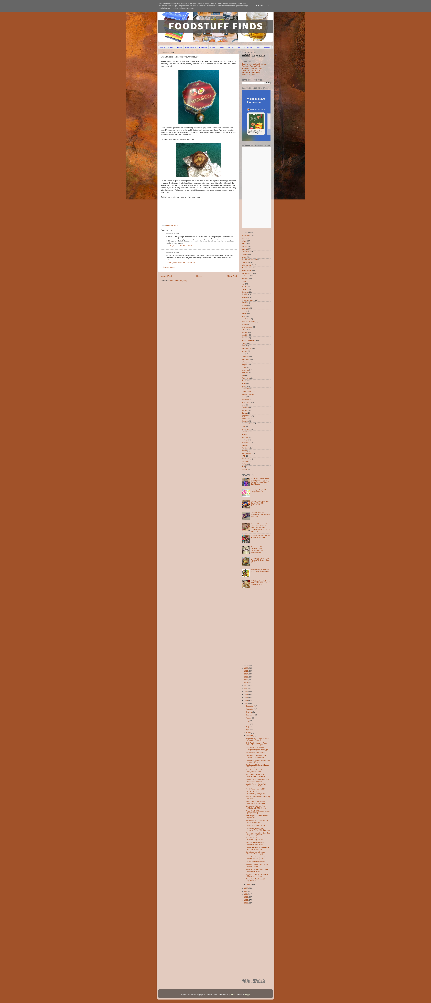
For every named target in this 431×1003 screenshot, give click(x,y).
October (249, 712)
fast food (245, 410)
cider (243, 346)
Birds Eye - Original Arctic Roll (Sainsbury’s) (260, 491)
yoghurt (244, 332)
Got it (270, 6)
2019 (246, 689)
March (248, 733)
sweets (244, 249)
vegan (244, 287)
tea (243, 284)
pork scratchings (248, 394)
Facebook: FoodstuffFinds (251, 66)
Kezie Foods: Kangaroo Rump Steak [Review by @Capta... (256, 744)
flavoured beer (247, 268)
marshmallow (246, 453)
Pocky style (246, 378)
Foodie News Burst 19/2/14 (255, 789)
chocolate (169, 226)
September (250, 715)
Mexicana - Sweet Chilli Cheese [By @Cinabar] (257, 865)
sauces (244, 305)
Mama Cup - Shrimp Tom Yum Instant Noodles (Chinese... (256, 858)
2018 (246, 692)
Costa (244, 367)
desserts (245, 292)
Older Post (232, 276)
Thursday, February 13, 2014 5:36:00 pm (180, 246)
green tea (245, 370)
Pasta (244, 397)
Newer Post (166, 276)
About (170, 47)
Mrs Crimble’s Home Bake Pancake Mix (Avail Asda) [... (257, 775)
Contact (179, 47)
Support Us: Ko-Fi (248, 74)
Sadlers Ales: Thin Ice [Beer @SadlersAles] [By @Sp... (256, 807)
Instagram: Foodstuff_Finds (252, 68)
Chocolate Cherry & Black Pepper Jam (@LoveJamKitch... (257, 848)
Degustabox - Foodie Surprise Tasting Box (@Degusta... (256, 756)
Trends (244, 343)
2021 (246, 683)
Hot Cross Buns (247, 424)
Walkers (244, 278)
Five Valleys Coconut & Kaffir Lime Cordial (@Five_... (258, 761)
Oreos (244, 330)
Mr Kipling (245, 356)
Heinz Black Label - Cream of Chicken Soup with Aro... (256, 838)
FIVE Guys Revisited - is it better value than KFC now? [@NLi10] (260, 582)
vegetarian (245, 319)
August (249, 718)
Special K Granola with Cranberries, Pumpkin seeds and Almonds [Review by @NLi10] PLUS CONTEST (260, 527)
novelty (244, 313)
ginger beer (246, 429)
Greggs (244, 469)
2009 (246, 900)
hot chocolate (246, 273)
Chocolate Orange (248, 300)
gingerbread (246, 416)
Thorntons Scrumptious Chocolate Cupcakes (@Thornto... (258, 834)
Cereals (221, 47)
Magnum (245, 437)
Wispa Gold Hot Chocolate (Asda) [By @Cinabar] (258, 812)
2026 (246, 668)
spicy (243, 316)
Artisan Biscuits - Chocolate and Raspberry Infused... (257, 821)
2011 (246, 894)
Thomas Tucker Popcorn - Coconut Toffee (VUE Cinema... (258, 829)
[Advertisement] (194, 209)
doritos (244, 451)
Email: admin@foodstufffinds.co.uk (254, 64)
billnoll (233, 994)
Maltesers (245, 408)
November (250, 709)
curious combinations (249, 260)
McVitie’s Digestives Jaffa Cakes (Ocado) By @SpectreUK (260, 503)
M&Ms (244, 386)
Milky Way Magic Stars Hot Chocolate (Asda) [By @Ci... (256, 793)
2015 (246, 700)
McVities (245, 324)
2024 (246, 674)
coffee (244, 281)
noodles (244, 338)
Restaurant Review (248, 340)
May (248, 727)
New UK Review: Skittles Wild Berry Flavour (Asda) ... (256, 785)
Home (162, 47)
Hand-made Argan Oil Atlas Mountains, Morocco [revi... (256, 802)
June (248, 724)
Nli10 (176, 226)
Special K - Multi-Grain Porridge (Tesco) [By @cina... (257, 870)
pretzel (244, 445)
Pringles (245, 434)
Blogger (247, 994)
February (249, 735)
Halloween (245, 276)
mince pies (246, 459)
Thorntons (245, 432)
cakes (244, 257)
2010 (246, 897)
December (250, 706)
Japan (244, 381)
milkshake (245, 308)
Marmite (245, 461)
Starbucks (245, 389)
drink (243, 244)
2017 (246, 694)
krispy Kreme (246, 391)
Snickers (245, 421)
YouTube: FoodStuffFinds (251, 72)
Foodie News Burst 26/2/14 (255, 752)
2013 (246, 888)
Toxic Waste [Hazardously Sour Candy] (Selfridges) (260, 570)
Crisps (212, 47)
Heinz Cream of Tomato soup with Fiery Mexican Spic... (258, 771)
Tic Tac (244, 464)
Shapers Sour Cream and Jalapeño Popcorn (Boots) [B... (257, 748)
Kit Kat (244, 303)
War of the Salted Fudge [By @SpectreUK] (256, 880)
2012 (246, 891)
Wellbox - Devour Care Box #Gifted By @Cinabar (260, 536)
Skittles (244, 413)
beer (243, 238)
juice (243, 405)
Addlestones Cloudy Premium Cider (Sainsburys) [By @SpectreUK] (258, 549)
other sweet (246, 362)
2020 (246, 686)
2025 (246, 671)
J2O (243, 467)
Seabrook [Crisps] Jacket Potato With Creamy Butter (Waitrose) (260, 560)
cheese (244, 351)
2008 (246, 903)
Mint (243, 354)
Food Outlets (248, 47)
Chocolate (203, 47)
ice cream (245, 262)
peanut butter (246, 348)
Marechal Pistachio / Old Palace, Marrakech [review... (257, 875)
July (247, 721)
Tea (258, 47)
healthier (245, 335)
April (248, 730)
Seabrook (245, 418)
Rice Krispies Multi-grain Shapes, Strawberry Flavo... (257, 766)
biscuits (244, 246)
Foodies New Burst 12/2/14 (255, 825)
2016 (246, 698)
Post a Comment (169, 267)
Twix (243, 426)
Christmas (245, 252)
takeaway (245, 399)
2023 (246, 677)
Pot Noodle (246, 448)
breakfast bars (247, 327)
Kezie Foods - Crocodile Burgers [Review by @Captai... (257, 780)
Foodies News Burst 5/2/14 (255, 861)
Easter (244, 289)
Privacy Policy (190, 47)
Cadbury (245, 254)
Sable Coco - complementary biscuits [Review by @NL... (256, 853)
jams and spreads (248, 321)
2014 (246, 703)
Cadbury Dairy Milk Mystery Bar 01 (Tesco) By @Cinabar (260, 514)
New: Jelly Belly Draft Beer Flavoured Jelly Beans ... (255, 843)
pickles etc (245, 442)
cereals (244, 295)
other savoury (247, 265)
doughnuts (245, 359)
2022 (246, 680)
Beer (239, 47)
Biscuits (231, 47)
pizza (244, 311)
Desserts (266, 47)
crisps (244, 241)
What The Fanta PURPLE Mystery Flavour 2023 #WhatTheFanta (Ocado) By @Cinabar (260, 481)
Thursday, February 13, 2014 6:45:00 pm (180, 263)
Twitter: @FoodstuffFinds (251, 70)
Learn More (259, 6)
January (249, 884)
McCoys (245, 440)
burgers (244, 364)
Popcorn (245, 297)
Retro (244, 383)
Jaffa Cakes (246, 402)
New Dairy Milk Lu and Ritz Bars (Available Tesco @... (257, 739)
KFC (243, 456)
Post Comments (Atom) (178, 280)
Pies (243, 375)
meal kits (245, 373)
